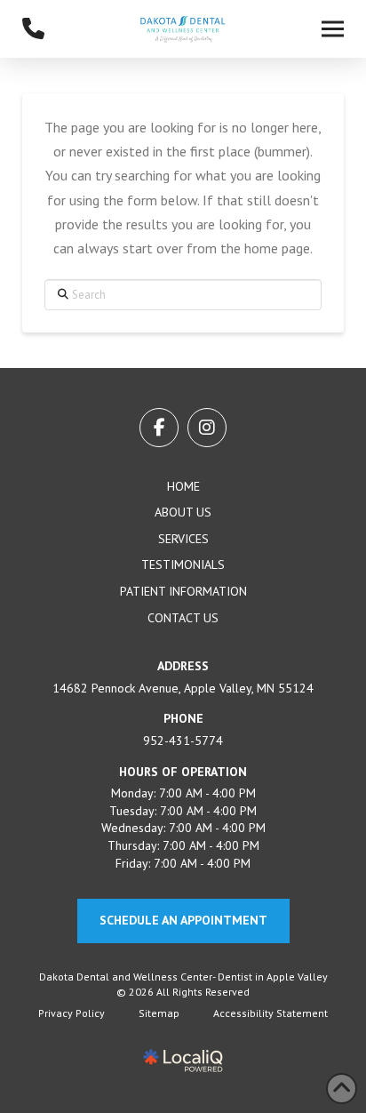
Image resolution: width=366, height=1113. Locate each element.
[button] (333, 29)
